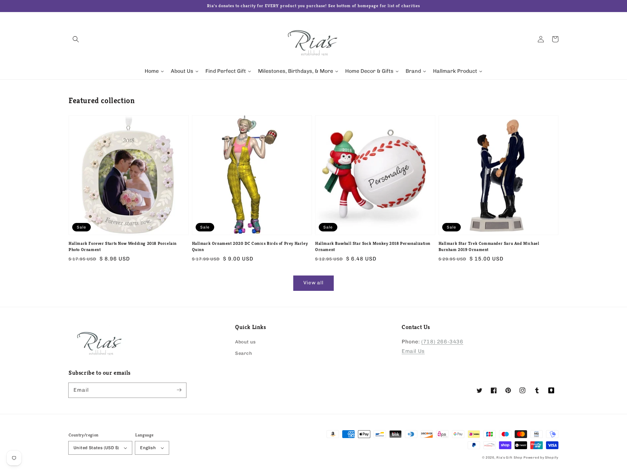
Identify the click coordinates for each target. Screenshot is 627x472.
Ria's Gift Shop (509, 458)
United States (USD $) (96, 447)
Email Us (413, 351)
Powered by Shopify (540, 458)
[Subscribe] (179, 390)
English (148, 447)
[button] (76, 39)
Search (243, 353)
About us (245, 342)
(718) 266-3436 (442, 341)
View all (313, 283)
